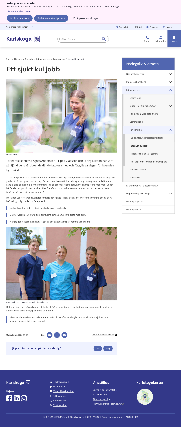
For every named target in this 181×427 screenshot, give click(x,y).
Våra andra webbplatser (17, 27)
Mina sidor (160, 41)
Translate (154, 27)
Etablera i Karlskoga (136, 81)
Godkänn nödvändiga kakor (51, 18)
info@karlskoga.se (75, 417)
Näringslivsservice (135, 73)
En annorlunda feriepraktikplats (147, 137)
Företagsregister (134, 201)
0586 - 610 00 (93, 417)
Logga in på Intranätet (105, 389)
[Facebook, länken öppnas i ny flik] (57, 334)
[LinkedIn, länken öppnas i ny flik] (17, 400)
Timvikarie (135, 177)
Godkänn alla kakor (19, 18)
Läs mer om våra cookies (19, 11)
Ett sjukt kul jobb (139, 145)
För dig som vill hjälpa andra (144, 113)
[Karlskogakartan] (145, 404)
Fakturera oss (60, 396)
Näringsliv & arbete (23, 59)
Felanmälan (59, 386)
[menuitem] (148, 74)
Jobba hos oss (43, 59)
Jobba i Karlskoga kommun (143, 105)
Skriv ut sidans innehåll (103, 334)
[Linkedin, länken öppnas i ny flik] (49, 334)
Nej (108, 348)
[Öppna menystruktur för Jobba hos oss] (171, 90)
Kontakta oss (59, 400)
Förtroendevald (61, 381)
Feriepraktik (59, 59)
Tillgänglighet (60, 405)
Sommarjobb (136, 121)
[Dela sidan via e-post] (64, 334)
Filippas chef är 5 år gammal (145, 153)
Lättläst (138, 27)
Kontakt (147, 41)
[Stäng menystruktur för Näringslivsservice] (171, 74)
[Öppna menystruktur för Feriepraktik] (171, 130)
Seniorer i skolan (138, 169)
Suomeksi (123, 27)
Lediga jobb (135, 97)
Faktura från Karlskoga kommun (142, 185)
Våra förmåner (100, 394)
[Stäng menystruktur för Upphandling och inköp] (171, 194)
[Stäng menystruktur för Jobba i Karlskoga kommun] (171, 106)
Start (8, 59)
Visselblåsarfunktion (63, 391)
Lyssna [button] (169, 27)
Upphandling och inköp (138, 193)
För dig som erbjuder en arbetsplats (149, 161)
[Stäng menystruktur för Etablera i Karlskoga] (171, 82)
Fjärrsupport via (108, 403)
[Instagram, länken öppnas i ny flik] (24, 400)
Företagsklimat (133, 209)
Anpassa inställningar (87, 18)
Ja (97, 348)
